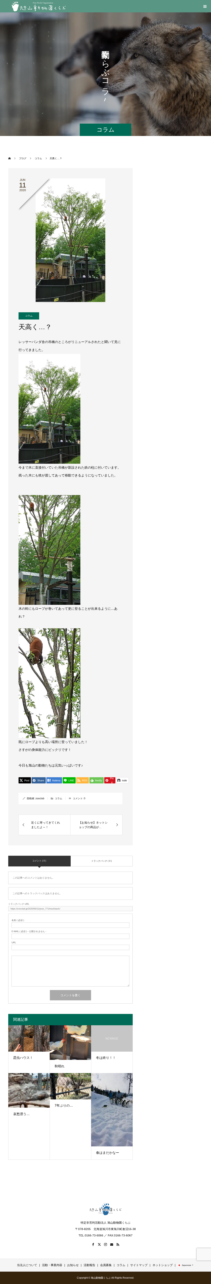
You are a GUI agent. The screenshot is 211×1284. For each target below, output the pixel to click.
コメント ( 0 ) (39, 860)
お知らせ (73, 1265)
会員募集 (106, 1265)
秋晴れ (59, 1066)
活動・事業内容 (52, 1265)
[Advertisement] (172, 197)
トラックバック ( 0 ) (101, 861)
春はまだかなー (107, 1152)
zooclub (39, 798)
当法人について (27, 1265)
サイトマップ (139, 1265)
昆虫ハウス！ (23, 1057)
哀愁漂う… (21, 1114)
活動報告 (89, 1265)
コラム (29, 315)
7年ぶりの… (64, 1105)
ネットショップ (162, 1265)
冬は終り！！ (106, 1057)
